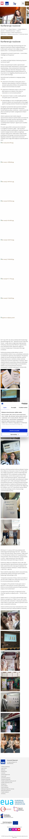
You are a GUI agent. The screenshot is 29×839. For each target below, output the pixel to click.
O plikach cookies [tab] (23, 407)
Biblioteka (3, 769)
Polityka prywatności (5, 766)
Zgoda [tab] (4, 407)
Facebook (10, 829)
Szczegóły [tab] (13, 407)
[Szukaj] (23, 3)
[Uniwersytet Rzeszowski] (7, 3)
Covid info (3, 773)
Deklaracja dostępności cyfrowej (7, 788)
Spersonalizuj (14, 434)
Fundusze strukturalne (5, 779)
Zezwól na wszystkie (14, 430)
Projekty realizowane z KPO (6, 782)
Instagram (13, 829)
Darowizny (3, 793)
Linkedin (16, 829)
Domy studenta (4, 785)
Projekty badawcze (5, 792)
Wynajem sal (3, 784)
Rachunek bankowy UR (5, 790)
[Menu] (27, 3)
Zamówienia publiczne (5, 777)
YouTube (18, 829)
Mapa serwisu (4, 768)
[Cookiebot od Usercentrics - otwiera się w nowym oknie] (21, 404)
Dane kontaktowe (4, 787)
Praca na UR (3, 776)
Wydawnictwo (4, 771)
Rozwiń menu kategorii (7, 37)
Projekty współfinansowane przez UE (8, 781)
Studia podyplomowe (5, 774)
